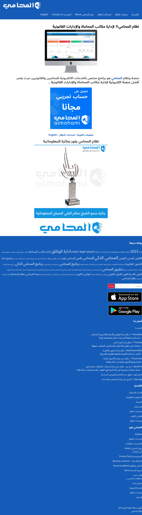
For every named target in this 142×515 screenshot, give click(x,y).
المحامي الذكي (106, 258)
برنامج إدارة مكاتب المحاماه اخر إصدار (25, 258)
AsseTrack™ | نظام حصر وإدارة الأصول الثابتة (122, 358)
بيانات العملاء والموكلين (135, 269)
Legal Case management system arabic (116, 252)
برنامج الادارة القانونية (118, 264)
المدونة (139, 402)
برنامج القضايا (84, 264)
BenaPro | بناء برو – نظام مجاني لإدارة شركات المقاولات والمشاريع (114, 366)
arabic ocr (98, 252)
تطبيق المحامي (112, 269)
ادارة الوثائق (61, 251)
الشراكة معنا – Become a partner (127, 461)
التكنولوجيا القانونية (134, 397)
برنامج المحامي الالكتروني (51, 264)
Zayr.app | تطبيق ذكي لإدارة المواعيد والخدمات (121, 379)
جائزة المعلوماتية (77, 269)
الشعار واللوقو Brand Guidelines (127, 466)
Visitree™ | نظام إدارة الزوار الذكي (127, 342)
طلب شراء (137, 475)
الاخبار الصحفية (135, 392)
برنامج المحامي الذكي (29, 263)
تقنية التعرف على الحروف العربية (92, 269)
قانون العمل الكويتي (118, 274)
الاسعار (139, 497)
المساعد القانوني (57, 258)
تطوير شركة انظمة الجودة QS (130, 508)
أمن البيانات (137, 451)
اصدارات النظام (104, 14)
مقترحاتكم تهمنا (135, 488)
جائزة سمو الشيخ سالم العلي (63, 269)
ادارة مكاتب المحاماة (40, 252)
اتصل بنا (138, 328)
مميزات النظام (121, 14)
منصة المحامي (33, 274)
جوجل (24, 269)
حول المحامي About (84, 14)
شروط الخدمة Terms (133, 470)
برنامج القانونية (93, 264)
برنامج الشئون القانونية (105, 264)
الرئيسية (135, 14)
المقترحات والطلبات (133, 443)
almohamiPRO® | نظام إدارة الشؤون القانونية (122, 350)
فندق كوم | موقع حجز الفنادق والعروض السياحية (121, 374)
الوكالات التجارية (46, 258)
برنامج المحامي (69, 263)
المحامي (116, 78)
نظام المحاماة (18, 274)
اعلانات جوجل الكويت (22, 252)
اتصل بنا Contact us (61, 14)
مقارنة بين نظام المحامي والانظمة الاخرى (53, 274)
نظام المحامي (129, 278)
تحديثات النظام (136, 411)
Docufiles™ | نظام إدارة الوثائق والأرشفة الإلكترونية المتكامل (116, 334)
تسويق (125, 269)
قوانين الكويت (82, 274)
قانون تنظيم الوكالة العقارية (99, 274)
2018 (140, 252)
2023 (134, 251)
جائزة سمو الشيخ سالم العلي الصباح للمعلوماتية (40, 269)
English (44, 14)
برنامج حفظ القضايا (8, 264)
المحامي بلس (85, 258)
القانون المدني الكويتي (130, 258)
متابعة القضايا (70, 274)
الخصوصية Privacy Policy (130, 456)
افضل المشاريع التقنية (8, 252)
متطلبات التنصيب (134, 478)
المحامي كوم (68, 258)
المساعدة (138, 406)
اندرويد (39, 258)
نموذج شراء (137, 483)
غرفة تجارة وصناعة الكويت (14, 269)
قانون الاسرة (135, 274)
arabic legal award (82, 252)
